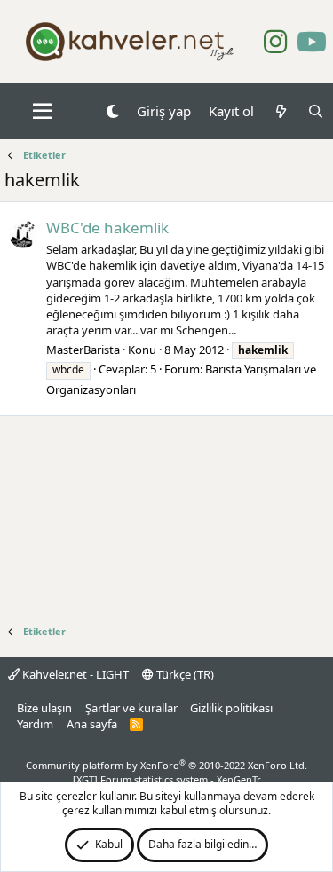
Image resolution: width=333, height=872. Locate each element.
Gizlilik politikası (231, 708)
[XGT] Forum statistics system (167, 779)
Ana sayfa (92, 724)
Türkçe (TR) (184, 674)
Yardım (35, 724)
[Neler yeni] (280, 111)
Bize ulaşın (44, 708)
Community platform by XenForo (166, 765)
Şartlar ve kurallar (131, 708)
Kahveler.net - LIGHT (74, 674)
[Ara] (315, 111)
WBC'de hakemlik (107, 227)
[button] (42, 111)
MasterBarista (83, 349)
